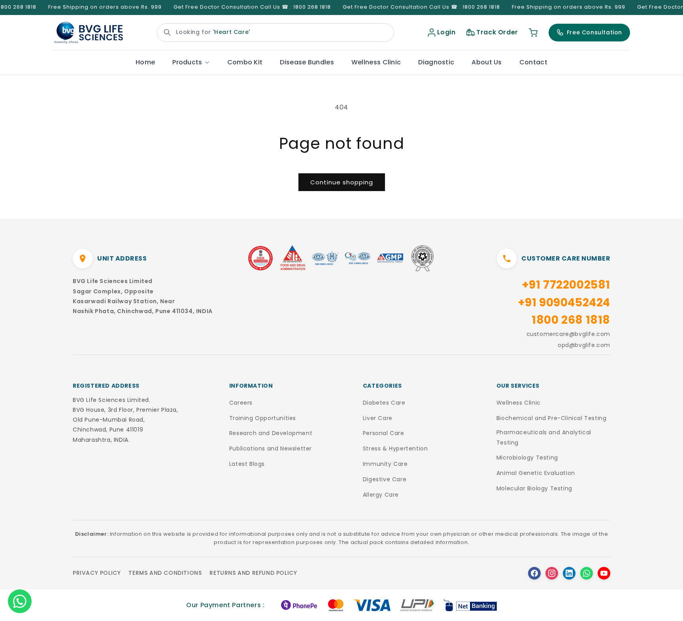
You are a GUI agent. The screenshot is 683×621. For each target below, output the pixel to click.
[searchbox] (275, 32)
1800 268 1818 (571, 320)
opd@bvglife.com (584, 345)
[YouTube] (604, 573)
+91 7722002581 (566, 285)
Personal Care (383, 433)
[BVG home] (88, 32)
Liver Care (377, 418)
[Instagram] (551, 573)
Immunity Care (385, 464)
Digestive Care (384, 479)
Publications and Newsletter (270, 448)
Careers (241, 403)
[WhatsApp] (586, 573)
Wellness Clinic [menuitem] (376, 62)
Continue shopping (341, 182)
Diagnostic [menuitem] (436, 62)
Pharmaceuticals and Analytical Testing (543, 437)
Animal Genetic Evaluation (535, 473)
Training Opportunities (262, 418)
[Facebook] (534, 573)
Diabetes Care (384, 403)
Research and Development (270, 433)
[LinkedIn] (569, 573)
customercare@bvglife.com (568, 334)
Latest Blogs (247, 464)
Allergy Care (381, 495)
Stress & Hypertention (395, 448)
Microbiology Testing (527, 458)
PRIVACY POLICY (97, 573)
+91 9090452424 (564, 302)
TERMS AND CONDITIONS (165, 573)
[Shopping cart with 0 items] (533, 32)
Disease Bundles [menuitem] (307, 62)
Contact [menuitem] (533, 62)
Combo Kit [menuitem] (245, 62)
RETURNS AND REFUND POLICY (253, 573)
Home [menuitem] (145, 62)
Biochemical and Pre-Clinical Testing (551, 418)
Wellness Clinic (518, 403)
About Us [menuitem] (487, 62)
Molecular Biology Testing (534, 488)
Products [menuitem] (187, 62)
